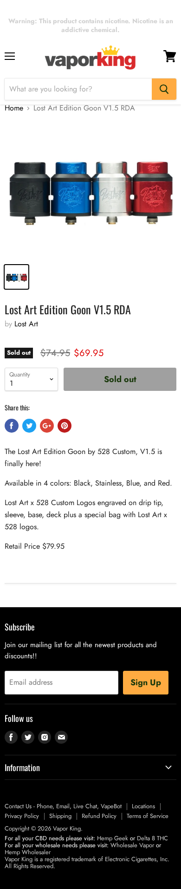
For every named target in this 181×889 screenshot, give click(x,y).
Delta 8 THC (152, 838)
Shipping (60, 815)
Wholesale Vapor (132, 845)
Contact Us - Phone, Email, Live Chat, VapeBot (63, 806)
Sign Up (145, 682)
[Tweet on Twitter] (29, 426)
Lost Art (26, 323)
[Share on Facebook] (12, 426)
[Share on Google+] (47, 426)
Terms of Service (147, 815)
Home (14, 108)
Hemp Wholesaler (28, 852)
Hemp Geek (112, 838)
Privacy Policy (22, 815)
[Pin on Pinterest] (64, 426)
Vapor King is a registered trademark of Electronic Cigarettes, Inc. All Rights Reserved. (87, 862)
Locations (143, 806)
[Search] (164, 89)
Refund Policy (99, 815)
